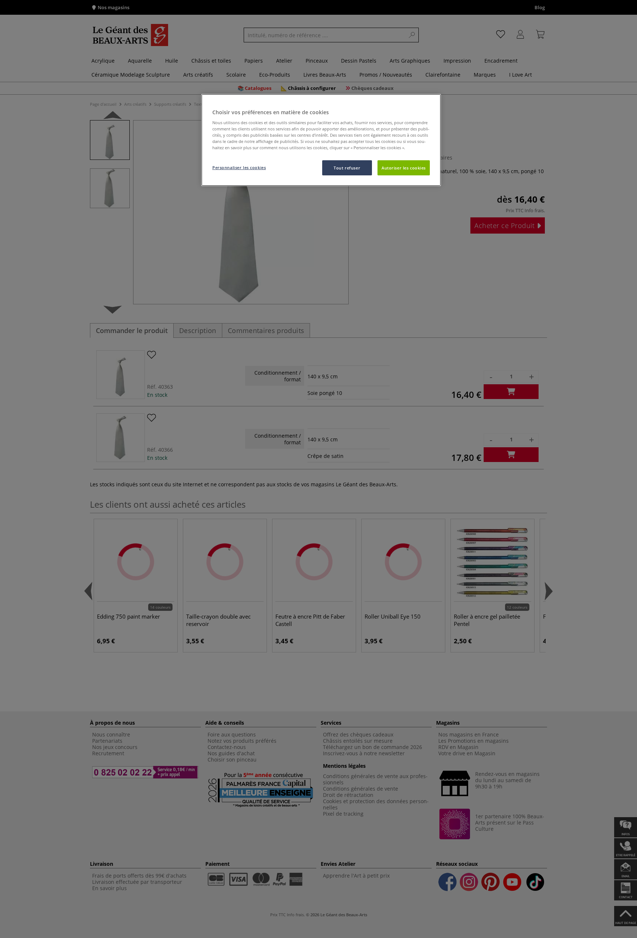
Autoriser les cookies (404, 168)
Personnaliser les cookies (239, 167)
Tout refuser (347, 168)
